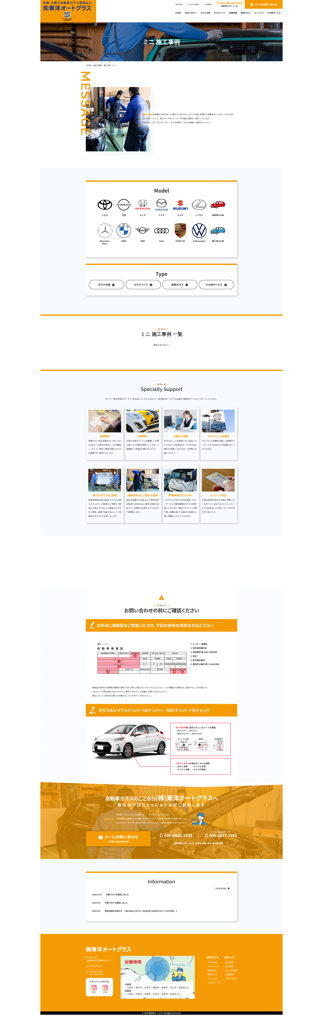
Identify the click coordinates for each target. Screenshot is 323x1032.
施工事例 (177, 4)
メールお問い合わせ (263, 4)
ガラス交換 (205, 12)
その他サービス (274, 12)
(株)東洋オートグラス (156, 1013)
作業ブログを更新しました (117, 894)
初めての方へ (191, 12)
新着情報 (229, 974)
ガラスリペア (219, 12)
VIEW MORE (222, 888)
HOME (178, 12)
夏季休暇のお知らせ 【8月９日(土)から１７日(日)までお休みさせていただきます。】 (141, 910)
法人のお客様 (192, 4)
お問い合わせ (231, 978)
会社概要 (207, 4)
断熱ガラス (245, 12)
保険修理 (233, 12)
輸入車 (107, 65)
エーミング (259, 12)
